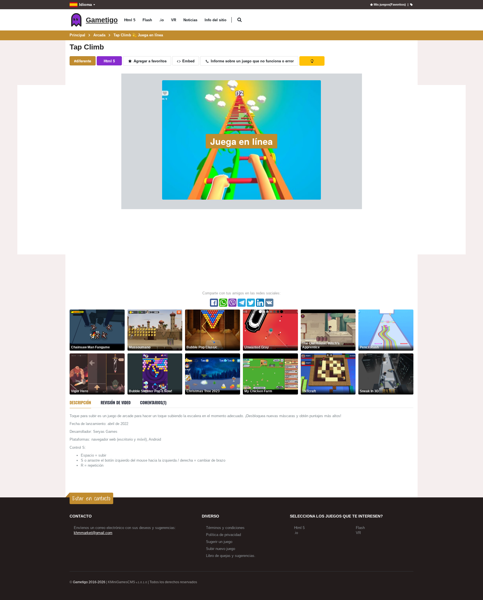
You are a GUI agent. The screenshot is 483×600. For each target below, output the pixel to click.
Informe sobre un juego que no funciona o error (252, 60)
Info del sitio (215, 20)
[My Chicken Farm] (270, 374)
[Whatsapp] (223, 303)
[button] (239, 20)
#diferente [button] (82, 60)
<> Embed (186, 60)
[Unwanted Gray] (270, 330)
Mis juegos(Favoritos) (390, 4)
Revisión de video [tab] (116, 402)
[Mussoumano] (155, 330)
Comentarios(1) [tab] (153, 402)
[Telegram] (242, 303)
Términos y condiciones (225, 528)
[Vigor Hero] (97, 374)
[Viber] (232, 303)
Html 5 (129, 20)
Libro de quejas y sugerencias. (230, 556)
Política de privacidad (223, 535)
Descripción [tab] (80, 402)
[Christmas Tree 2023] (212, 374)
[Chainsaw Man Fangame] (97, 330)
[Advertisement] (41, 170)
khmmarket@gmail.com (93, 533)
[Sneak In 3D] (385, 374)
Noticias (190, 20)
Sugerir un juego (219, 542)
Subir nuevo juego (220, 549)
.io (161, 20)
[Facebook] (214, 303)
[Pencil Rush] (385, 330)
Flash (147, 20)
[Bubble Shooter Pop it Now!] (155, 374)
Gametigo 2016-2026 (89, 582)
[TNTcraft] (328, 374)
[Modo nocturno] (312, 61)
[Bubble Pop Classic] (212, 330)
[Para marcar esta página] (411, 4)
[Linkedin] (260, 303)
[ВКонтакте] (269, 303)
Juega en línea (241, 141)
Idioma (85, 4)
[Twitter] (251, 303)
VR (173, 20)
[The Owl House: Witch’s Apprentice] (328, 330)
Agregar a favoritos (149, 60)
